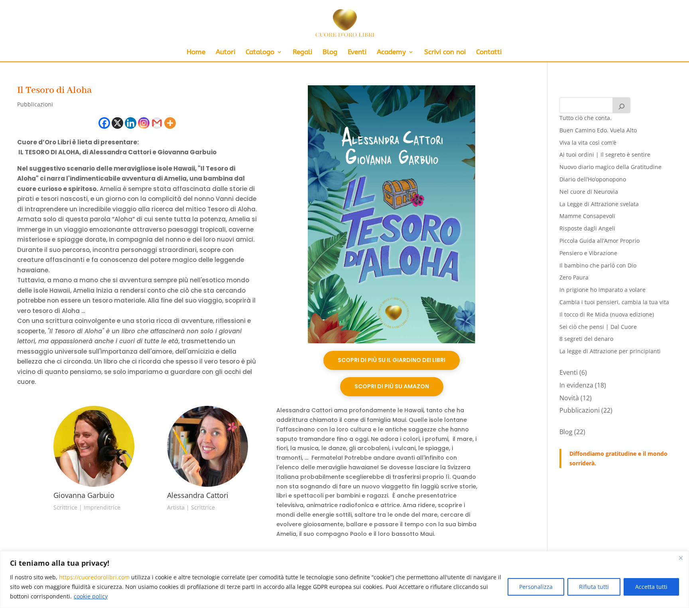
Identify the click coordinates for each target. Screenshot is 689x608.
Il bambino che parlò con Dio (597, 265)
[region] (344, 579)
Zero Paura (574, 277)
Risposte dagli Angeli (587, 228)
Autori (225, 52)
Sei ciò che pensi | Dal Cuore (598, 327)
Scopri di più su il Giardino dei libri (391, 360)
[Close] (680, 558)
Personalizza (536, 586)
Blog (330, 52)
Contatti (489, 52)
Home (196, 52)
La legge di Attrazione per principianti (610, 351)
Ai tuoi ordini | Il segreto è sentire (604, 154)
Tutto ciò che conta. (585, 118)
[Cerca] (621, 105)
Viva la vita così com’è (587, 142)
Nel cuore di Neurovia (588, 191)
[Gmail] (157, 123)
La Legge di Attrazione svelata (599, 204)
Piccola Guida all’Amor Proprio (599, 240)
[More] (170, 123)
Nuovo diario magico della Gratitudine (610, 167)
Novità (569, 398)
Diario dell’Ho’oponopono (592, 179)
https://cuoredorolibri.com (94, 577)
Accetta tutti (651, 586)
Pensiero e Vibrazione (588, 253)
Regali (302, 52)
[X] (117, 123)
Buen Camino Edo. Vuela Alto (598, 130)
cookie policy (91, 596)
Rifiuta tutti (594, 586)
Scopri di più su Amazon (391, 386)
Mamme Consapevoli (587, 216)
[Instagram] (144, 123)
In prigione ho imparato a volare (602, 289)
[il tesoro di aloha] (392, 343)
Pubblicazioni (35, 104)
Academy (391, 52)
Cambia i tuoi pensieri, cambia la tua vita (614, 302)
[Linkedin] (130, 123)
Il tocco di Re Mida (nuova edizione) (606, 314)
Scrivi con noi (445, 52)
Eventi (357, 52)
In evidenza (576, 385)
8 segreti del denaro (586, 338)
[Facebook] (104, 123)
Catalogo (260, 52)
